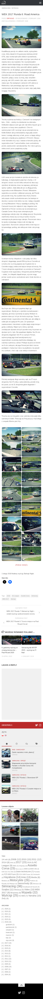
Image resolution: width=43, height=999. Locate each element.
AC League (15, 596)
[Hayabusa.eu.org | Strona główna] (4, 3)
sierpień (8, 930)
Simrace (37, 883)
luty (7, 938)
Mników (5, 881)
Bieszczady (20, 869)
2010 (26, 859)
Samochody (20, 749)
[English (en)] (6, 735)
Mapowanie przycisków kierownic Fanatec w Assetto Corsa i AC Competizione (24, 765)
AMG (16, 866)
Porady (5, 883)
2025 (6, 909)
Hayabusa (12, 877)
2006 (6, 972)
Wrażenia (15, 893)
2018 (8, 596)
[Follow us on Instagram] (40, 725)
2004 (6, 974)
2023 (6, 911)
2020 (6, 917)
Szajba (8, 889)
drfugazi (10, 18)
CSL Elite (11, 872)
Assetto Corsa (25, 596)
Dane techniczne (25, 871)
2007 (6, 969)
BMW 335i (34, 869)
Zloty (5, 898)
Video (29, 889)
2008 (16, 859)
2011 (36, 859)
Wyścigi (15, 8)
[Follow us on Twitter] (36, 725)
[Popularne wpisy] (7, 744)
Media (35, 877)
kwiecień (9, 932)
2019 (6, 919)
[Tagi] (36, 744)
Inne (13, 749)
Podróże (33, 881)
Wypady (30, 892)
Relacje (13, 883)
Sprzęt (23, 760)
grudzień (9, 924)
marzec (8, 935)
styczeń (9, 940)
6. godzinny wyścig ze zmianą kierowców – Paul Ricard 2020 (10, 650)
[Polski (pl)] (3, 735)
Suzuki (35, 887)
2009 (6, 964)
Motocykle (20, 880)
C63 (4, 872)
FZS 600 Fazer (11, 874)
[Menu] (40, 2)
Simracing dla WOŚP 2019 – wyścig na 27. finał (29, 650)
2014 (6, 862)
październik (10, 927)
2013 (6, 953)
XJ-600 (23, 896)
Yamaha (34, 895)
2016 (12, 862)
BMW (27, 869)
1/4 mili (6, 859)
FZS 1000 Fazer (26, 874)
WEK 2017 (5, 599)
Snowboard (27, 887)
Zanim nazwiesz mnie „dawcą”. (23, 752)
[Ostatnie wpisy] (17, 744)
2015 (6, 948)
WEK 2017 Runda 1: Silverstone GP (25, 777)
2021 (6, 914)
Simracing (6, 8)
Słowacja (19, 890)
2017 (21, 862)
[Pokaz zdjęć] (22, 565)
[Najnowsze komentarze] (26, 744)
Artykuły (23, 866)
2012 (6, 956)
